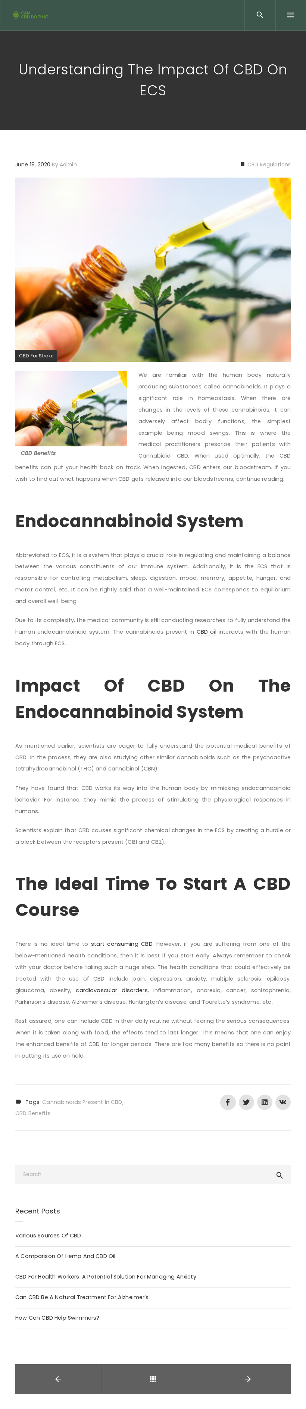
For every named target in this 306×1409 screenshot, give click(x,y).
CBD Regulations (268, 164)
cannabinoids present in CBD (82, 1102)
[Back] (153, 1379)
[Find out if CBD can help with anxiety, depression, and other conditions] (31, 15)
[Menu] (290, 15)
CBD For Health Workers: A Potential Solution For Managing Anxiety (105, 1276)
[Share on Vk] (283, 1102)
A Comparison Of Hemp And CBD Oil (65, 1256)
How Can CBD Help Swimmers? (57, 1318)
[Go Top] (292, 1392)
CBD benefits (33, 1113)
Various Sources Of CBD (48, 1235)
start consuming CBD (122, 944)
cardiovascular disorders (111, 990)
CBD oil (206, 632)
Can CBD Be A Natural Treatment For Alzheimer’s (82, 1297)
